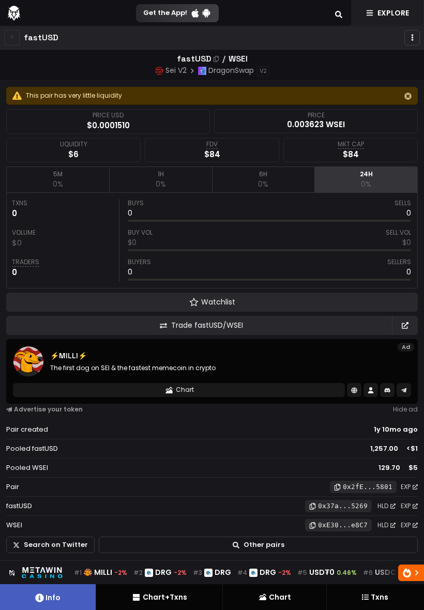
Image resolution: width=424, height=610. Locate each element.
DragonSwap (231, 70)
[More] (412, 37)
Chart (185, 389)
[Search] (338, 13)
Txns (379, 597)
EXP (406, 486)
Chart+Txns (165, 597)
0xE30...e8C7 (343, 525)
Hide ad (405, 409)
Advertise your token (48, 409)
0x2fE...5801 (367, 487)
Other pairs (264, 545)
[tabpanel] (212, 240)
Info (53, 597)
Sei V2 (176, 70)
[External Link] (405, 325)
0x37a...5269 (343, 506)
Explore (393, 13)
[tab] (57, 179)
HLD (382, 505)
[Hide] (408, 96)
